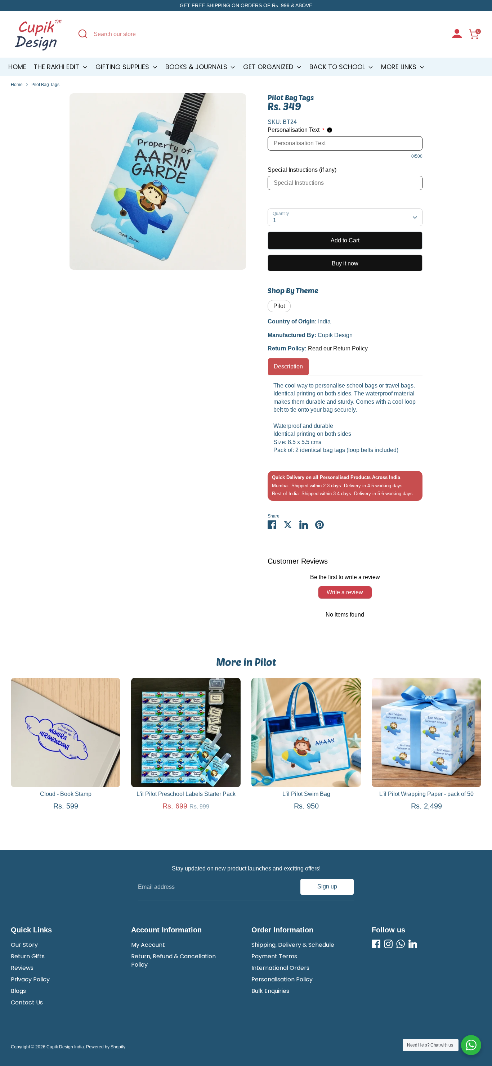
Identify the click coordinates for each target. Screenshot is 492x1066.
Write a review (345, 592)
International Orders (280, 968)
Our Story (24, 945)
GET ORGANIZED (269, 66)
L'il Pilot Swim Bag (306, 794)
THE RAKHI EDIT (57, 66)
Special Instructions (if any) (302, 170)
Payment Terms (274, 956)
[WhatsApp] (400, 944)
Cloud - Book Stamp (65, 794)
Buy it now (345, 263)
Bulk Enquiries (270, 991)
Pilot (279, 306)
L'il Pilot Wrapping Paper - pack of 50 (426, 794)
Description (288, 366)
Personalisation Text (296, 130)
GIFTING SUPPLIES (123, 66)
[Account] (457, 34)
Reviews (22, 968)
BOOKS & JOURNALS (197, 66)
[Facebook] (376, 944)
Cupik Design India (65, 1046)
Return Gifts (28, 956)
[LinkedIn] (412, 944)
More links (399, 66)
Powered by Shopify (105, 1046)
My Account (148, 945)
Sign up (327, 886)
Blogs (18, 991)
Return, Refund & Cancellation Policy (173, 960)
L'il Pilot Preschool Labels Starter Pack (186, 794)
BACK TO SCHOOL (338, 66)
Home (17, 66)
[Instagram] (388, 944)
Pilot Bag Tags (45, 84)
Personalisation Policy (282, 979)
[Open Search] (83, 34)
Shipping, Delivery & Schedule (292, 945)
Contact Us (27, 1002)
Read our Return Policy (338, 348)
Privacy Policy (30, 979)
